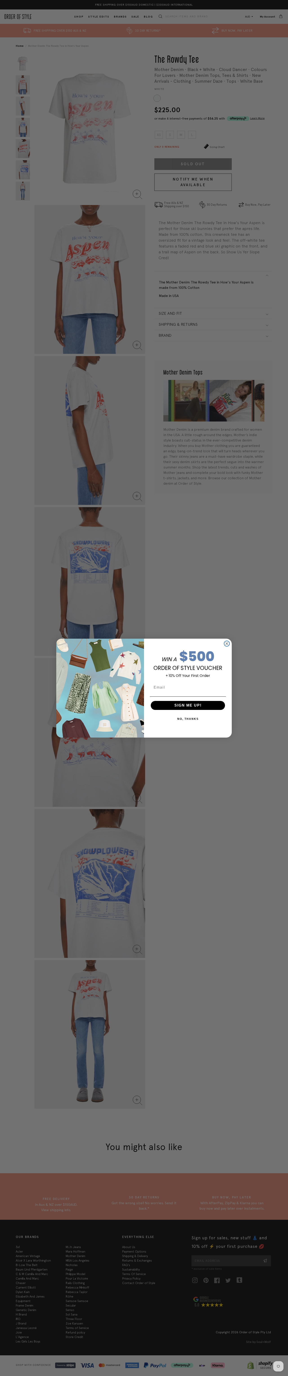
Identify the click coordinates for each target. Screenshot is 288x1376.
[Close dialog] (227, 643)
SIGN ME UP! (188, 705)
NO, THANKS (188, 718)
